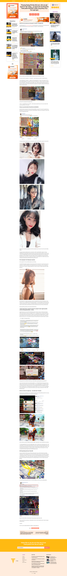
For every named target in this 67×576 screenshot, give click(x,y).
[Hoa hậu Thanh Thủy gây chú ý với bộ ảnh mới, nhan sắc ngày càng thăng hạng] (9, 38)
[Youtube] (58, 7)
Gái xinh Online (8, 25)
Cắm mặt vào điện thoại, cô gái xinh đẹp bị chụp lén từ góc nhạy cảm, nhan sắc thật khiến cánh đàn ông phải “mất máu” (26, 533)
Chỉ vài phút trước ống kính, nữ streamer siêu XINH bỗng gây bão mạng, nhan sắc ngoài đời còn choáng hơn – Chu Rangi (15, 56)
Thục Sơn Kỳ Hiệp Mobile (29, 25)
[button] (56, 1)
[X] (33, 14)
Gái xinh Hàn (8, 55)
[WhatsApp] (38, 14)
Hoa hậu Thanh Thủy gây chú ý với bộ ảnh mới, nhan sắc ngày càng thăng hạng (14, 39)
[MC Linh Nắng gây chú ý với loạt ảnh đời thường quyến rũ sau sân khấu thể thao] (9, 46)
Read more (13, 27)
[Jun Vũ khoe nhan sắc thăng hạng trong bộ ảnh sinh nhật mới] (9, 31)
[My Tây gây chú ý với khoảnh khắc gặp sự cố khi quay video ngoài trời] (9, 24)
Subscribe (46, 547)
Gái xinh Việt (8, 47)
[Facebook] (52, 1)
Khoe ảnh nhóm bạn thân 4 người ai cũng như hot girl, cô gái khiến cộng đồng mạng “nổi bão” (41, 533)
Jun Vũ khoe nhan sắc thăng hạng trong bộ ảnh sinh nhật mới (15, 31)
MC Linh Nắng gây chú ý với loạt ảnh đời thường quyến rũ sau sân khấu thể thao (14, 47)
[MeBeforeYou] (53, 5)
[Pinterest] (35, 14)
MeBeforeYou (56, 4)
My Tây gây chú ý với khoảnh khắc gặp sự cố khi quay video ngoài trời (15, 25)
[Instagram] (54, 1)
